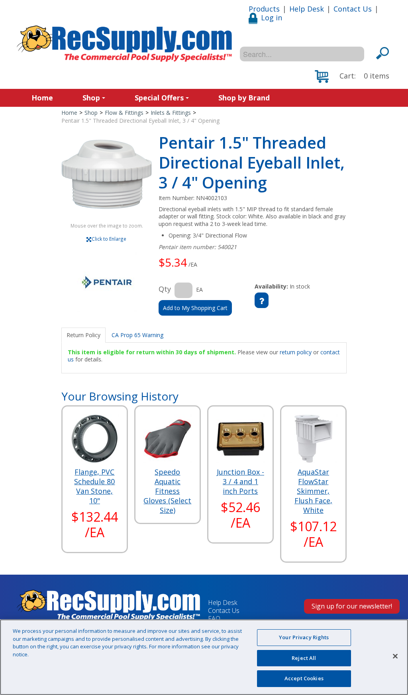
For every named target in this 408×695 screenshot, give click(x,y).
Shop (91, 97)
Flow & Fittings (124, 112)
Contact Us (352, 9)
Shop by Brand (244, 97)
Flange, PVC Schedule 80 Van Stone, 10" (94, 486)
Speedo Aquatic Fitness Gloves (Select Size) (167, 491)
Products (264, 9)
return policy (296, 352)
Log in (271, 17)
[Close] (395, 656)
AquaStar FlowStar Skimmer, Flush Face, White (313, 491)
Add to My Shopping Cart (195, 308)
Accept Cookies (304, 678)
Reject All (304, 658)
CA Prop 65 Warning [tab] (137, 335)
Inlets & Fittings (171, 112)
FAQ (214, 618)
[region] (204, 657)
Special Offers (159, 97)
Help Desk (306, 9)
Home (42, 97)
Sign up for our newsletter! (352, 606)
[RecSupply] (124, 44)
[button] (352, 76)
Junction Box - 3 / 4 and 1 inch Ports (240, 481)
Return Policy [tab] (83, 335)
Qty (165, 289)
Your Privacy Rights (304, 637)
